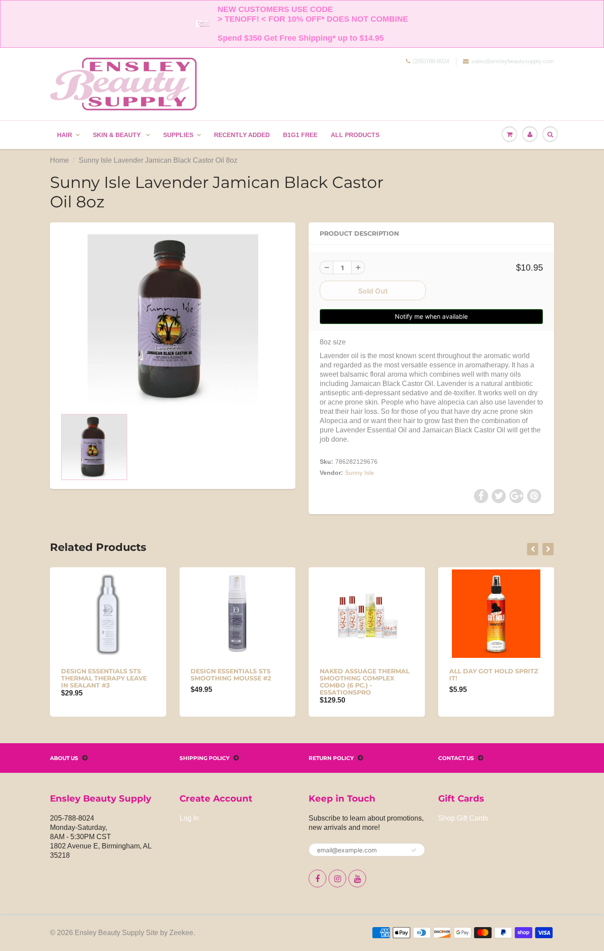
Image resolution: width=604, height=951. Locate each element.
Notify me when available (431, 316)
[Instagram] (337, 878)
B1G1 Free (300, 134)
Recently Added (242, 134)
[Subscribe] (414, 850)
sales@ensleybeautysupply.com (512, 61)
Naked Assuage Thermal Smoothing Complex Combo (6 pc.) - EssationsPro (364, 681)
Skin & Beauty (117, 134)
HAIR (64, 134)
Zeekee (181, 932)
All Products (355, 134)
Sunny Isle (359, 472)
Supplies (178, 134)
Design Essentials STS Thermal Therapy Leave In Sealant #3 (104, 678)
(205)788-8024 (431, 61)
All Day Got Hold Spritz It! (493, 674)
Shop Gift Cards (463, 818)
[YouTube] (357, 878)
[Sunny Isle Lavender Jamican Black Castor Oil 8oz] (172, 319)
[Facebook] (317, 878)
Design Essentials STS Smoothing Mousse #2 (231, 674)
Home (59, 160)
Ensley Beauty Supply (109, 932)
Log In (189, 818)
